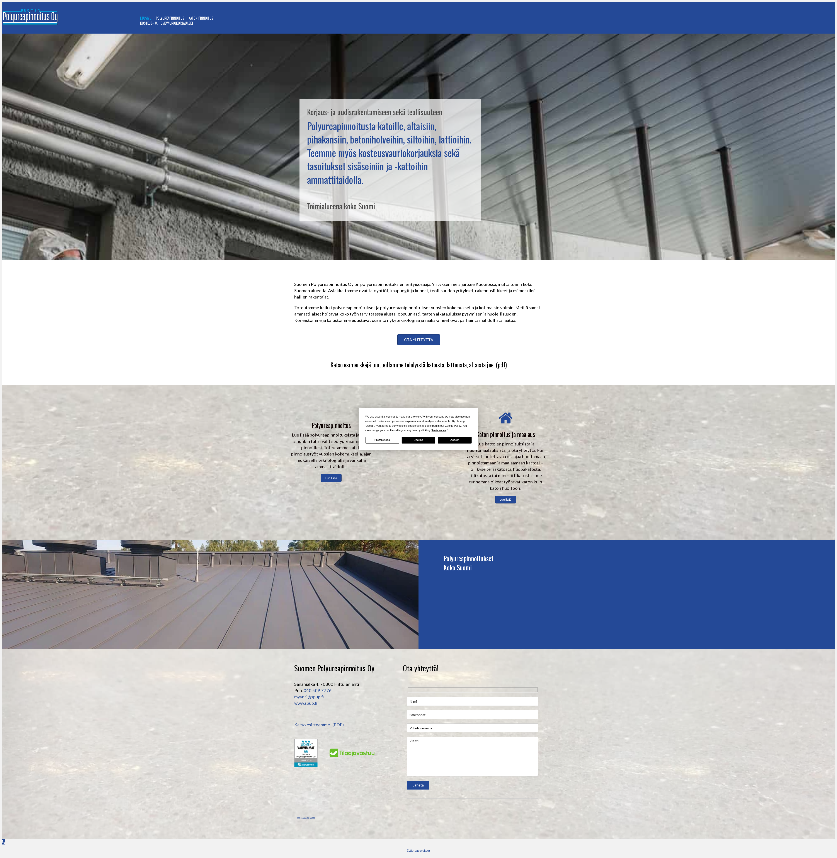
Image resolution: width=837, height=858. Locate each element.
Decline (418, 440)
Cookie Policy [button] (453, 425)
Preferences (382, 440)
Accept (454, 440)
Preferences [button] (439, 430)
